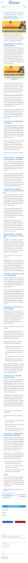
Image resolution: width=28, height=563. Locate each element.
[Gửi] (25, 6)
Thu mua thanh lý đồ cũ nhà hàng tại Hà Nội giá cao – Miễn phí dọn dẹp (8, 495)
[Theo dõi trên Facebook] (2, 558)
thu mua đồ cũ (5, 509)
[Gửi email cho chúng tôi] (4, 558)
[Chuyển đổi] (25, 510)
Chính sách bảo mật (6, 547)
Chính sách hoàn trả (6, 545)
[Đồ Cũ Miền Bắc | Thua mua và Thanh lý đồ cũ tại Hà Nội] (14, 2)
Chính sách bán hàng (6, 543)
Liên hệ (3, 512)
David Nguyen (15, 18)
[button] (2, 2)
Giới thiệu (4, 515)
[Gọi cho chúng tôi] (7, 558)
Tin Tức (15, 489)
